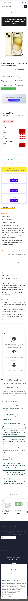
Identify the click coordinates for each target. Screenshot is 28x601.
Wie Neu (14, 146)
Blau (14, 132)
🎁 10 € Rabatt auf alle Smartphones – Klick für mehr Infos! (14, 21)
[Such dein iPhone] (25, 6)
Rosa (14, 134)
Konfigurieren (14, 573)
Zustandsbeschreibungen (9, 89)
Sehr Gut (14, 143)
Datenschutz (12, 596)
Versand (21, 115)
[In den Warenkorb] (2, 30)
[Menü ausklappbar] (2, 2)
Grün (14, 138)
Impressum (5, 596)
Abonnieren (21, 537)
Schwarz (14, 130)
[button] (22, 2)
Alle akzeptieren (14, 569)
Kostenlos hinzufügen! (14, 100)
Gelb (14, 136)
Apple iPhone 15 (21, 69)
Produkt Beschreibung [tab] (8, 207)
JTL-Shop (16, 599)
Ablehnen (14, 578)
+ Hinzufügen (14, 180)
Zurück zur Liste (5, 12)
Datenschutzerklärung (7, 531)
